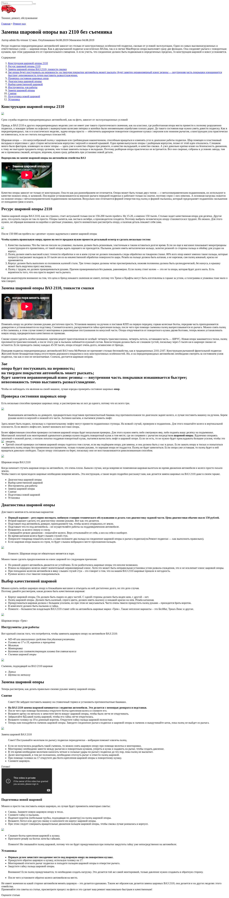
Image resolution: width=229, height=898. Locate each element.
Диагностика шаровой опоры (25, 81)
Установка (14, 99)
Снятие (12, 93)
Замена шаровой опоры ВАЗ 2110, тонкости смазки (37, 69)
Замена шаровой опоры (21, 90)
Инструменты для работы (22, 87)
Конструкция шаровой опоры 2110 (28, 63)
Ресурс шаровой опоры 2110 (24, 66)
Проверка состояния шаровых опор (28, 78)
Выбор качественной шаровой (25, 84)
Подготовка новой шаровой (24, 96)
